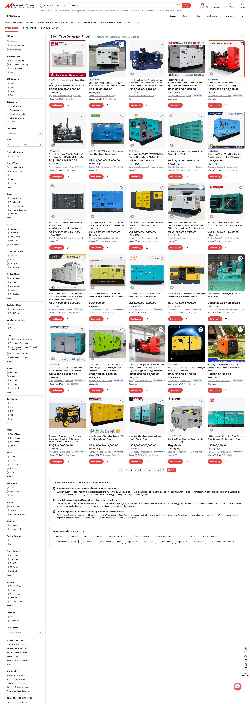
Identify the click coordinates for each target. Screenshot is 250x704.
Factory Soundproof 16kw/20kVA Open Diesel (144, 295)
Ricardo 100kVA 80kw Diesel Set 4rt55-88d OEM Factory (106, 295)
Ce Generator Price (163, 536)
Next (170, 470)
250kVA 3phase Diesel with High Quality (186, 152)
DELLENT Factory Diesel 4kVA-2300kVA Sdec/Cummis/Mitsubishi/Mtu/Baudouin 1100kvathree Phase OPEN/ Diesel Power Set (65, 225)
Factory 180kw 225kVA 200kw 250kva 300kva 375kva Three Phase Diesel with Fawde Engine (67, 296)
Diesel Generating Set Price (65, 541)
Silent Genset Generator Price (222, 541)
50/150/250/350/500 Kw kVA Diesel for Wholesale (146, 155)
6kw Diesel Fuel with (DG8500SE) (185, 440)
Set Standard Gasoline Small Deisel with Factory (225, 368)
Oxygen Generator (147, 11)
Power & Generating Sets (17, 702)
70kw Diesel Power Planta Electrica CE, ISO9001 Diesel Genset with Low (106, 368)
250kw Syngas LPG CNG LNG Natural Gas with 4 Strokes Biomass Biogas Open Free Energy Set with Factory (147, 368)
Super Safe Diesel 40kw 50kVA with (145, 437)
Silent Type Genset (78, 11)
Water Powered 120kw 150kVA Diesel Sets (106, 437)
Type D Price (182, 541)
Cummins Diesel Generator (129, 11)
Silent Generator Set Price (110, 541)
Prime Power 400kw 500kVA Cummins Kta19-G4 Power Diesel (225, 225)
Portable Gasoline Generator (165, 11)
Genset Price (88, 541)
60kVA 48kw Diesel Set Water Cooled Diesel (186, 295)
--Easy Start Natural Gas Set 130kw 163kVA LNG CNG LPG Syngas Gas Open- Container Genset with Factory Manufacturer (225, 84)
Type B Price (166, 541)
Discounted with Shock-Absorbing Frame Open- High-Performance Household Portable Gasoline (65, 439)
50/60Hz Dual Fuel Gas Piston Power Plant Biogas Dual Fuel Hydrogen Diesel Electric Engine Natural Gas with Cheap (146, 83)
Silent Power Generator (62, 11)
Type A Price (149, 541)
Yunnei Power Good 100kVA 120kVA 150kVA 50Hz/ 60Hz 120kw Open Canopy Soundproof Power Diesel (67, 155)
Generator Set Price (141, 536)
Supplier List (29, 27)
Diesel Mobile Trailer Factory (225, 295)
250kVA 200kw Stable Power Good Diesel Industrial (65, 369)
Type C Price (132, 541)
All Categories (14, 16)
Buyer (185, 16)
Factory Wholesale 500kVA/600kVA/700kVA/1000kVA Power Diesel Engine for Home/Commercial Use (185, 83)
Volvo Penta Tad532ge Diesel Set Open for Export (106, 152)
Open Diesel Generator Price (66, 536)
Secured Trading (49, 27)
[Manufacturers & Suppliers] (19, 5)
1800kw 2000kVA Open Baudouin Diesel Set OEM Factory (226, 437)
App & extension (213, 16)
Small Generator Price (186, 536)
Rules (243, 16)
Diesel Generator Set (111, 11)
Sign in (242, 7)
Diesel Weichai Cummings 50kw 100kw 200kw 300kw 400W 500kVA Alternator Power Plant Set (186, 225)
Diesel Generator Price (118, 536)
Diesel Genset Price (209, 536)
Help (198, 16)
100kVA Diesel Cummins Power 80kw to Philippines (146, 225)
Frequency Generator (94, 11)
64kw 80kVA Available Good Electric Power (186, 369)
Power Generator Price (93, 536)
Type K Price (199, 541)
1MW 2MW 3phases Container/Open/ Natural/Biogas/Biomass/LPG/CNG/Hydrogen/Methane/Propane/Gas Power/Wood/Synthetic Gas (67, 83)
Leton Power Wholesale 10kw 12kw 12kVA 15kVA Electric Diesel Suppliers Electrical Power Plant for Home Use (107, 84)
